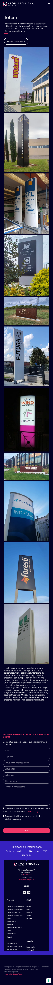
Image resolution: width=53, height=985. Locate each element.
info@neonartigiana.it (26, 880)
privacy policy (32, 811)
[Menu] (48, 4)
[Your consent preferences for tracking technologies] (48, 980)
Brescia (7, 707)
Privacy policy (8, 974)
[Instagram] (28, 892)
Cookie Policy (17, 974)
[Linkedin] (24, 892)
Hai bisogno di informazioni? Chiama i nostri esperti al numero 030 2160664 (26, 851)
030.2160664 (27, 875)
